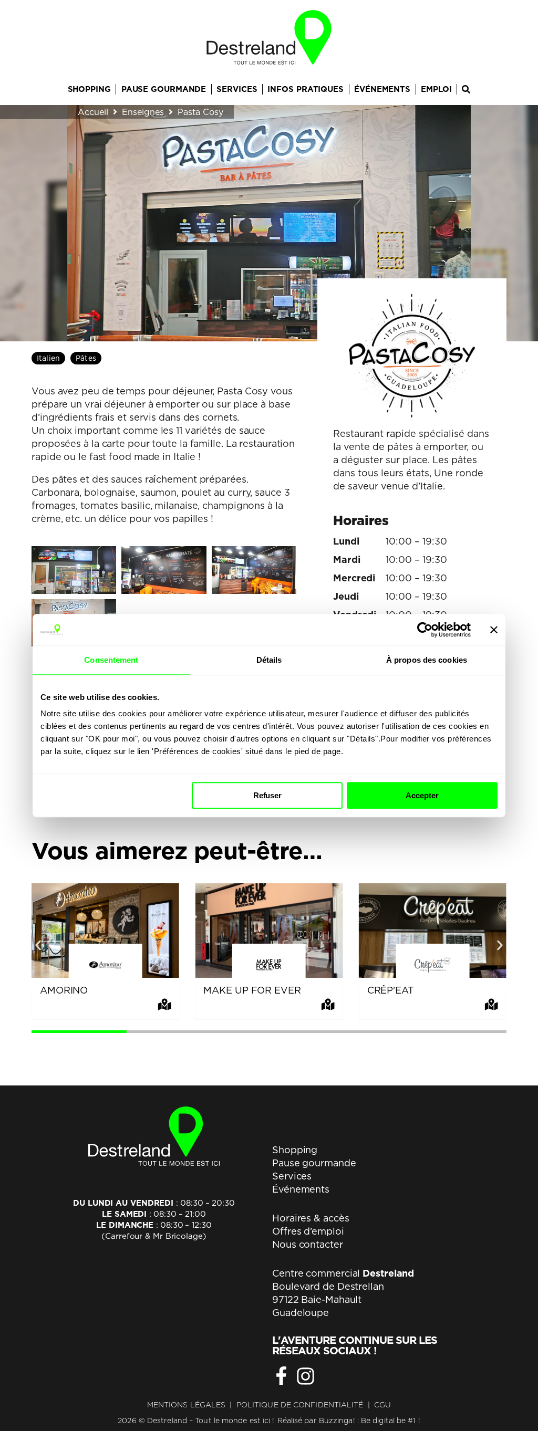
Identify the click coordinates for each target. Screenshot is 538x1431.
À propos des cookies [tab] (426, 659)
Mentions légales (186, 1404)
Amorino (64, 990)
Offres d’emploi (308, 1231)
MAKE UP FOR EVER (252, 990)
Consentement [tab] (111, 659)
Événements (300, 1189)
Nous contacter (307, 1244)
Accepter (422, 795)
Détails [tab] (269, 659)
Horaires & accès (310, 1218)
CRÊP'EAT (390, 990)
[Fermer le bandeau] (494, 629)
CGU (382, 1404)
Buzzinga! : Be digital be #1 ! (369, 1420)
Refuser (267, 795)
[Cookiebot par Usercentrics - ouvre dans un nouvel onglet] (425, 630)
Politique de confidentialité (300, 1404)
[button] (38, 945)
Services (292, 1176)
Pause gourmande (314, 1162)
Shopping (294, 1149)
